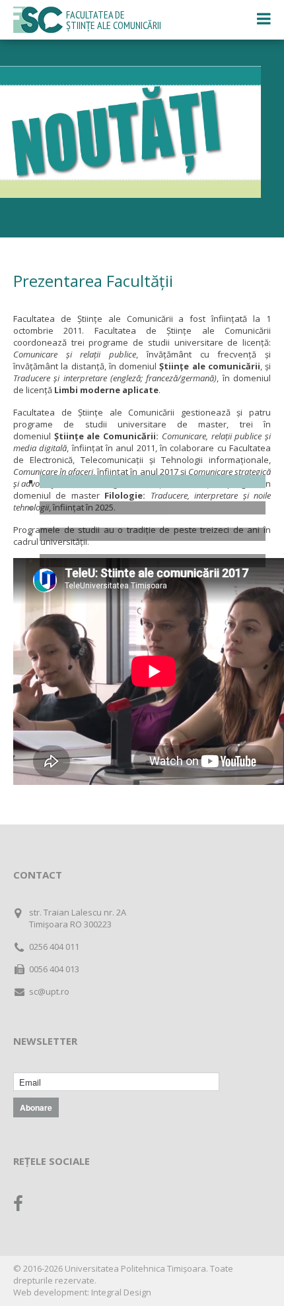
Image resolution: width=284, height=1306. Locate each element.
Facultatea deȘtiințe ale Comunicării (113, 20)
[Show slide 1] (153, 481)
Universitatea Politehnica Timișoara (135, 1268)
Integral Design (121, 1292)
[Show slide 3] (153, 534)
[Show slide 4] (153, 560)
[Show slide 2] (153, 507)
